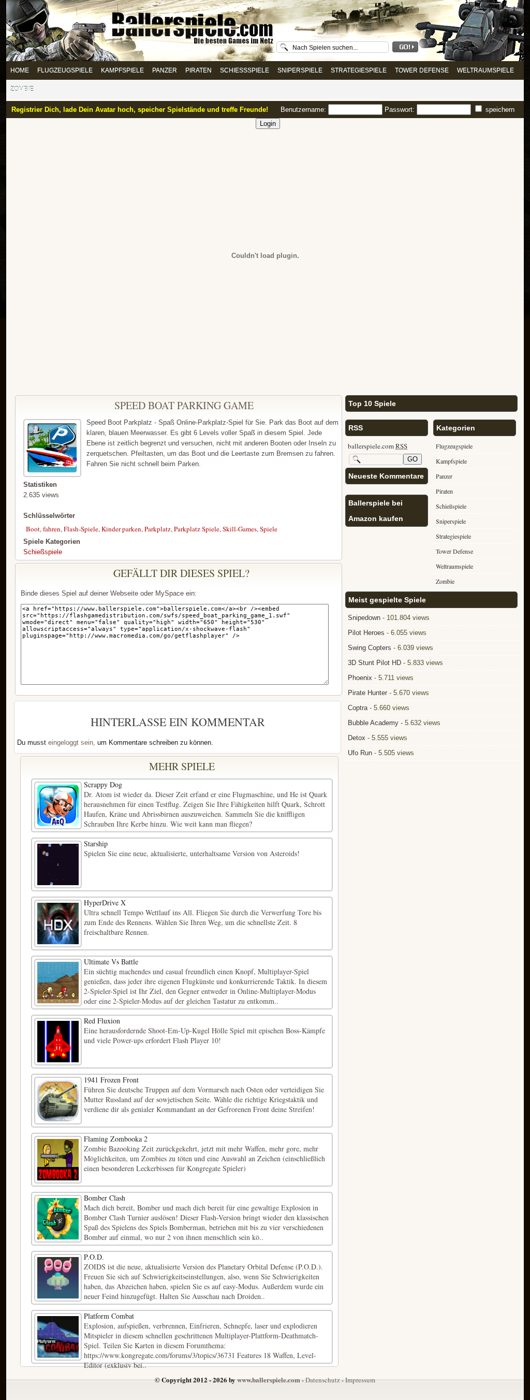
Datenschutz (322, 1379)
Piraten (198, 70)
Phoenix (360, 678)
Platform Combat (109, 1316)
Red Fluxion (102, 1021)
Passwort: (401, 109)
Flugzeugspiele (65, 70)
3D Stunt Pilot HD (374, 663)
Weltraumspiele (485, 70)
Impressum (360, 1379)
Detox (356, 738)
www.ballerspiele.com (268, 1379)
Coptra (357, 708)
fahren (52, 528)
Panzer (164, 70)
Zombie (22, 89)
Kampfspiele (122, 70)
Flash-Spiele (81, 528)
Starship (96, 843)
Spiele (268, 528)
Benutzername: (304, 109)
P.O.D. (94, 1257)
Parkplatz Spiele (196, 528)
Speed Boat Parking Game (184, 405)
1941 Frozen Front (111, 1080)
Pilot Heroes (366, 633)
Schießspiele (244, 70)
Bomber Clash (104, 1198)
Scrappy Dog (103, 784)
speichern (498, 109)
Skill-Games (240, 528)
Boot (33, 528)
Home (19, 70)
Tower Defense (422, 70)
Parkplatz (157, 528)
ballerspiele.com (377, 446)
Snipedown (364, 618)
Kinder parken (121, 528)
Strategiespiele (359, 70)
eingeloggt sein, (71, 742)
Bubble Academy (373, 723)
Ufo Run (360, 753)
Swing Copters (369, 648)
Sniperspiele (299, 70)
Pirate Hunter (367, 693)
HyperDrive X (105, 902)
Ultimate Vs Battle (111, 961)
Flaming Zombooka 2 (116, 1139)
